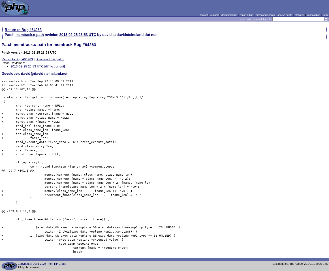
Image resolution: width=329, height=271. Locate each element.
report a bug (246, 15)
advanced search (265, 15)
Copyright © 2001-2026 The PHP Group (42, 263)
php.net (204, 15)
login (325, 15)
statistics (300, 15)
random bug (313, 15)
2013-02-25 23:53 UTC (77, 35)
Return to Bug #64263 (23, 30)
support (214, 15)
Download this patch (50, 59)
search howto (285, 15)
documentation (229, 15)
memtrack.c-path (29, 35)
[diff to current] (54, 66)
